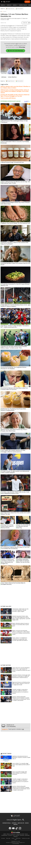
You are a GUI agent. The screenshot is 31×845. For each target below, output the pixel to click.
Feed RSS (27, 823)
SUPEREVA (16, 836)
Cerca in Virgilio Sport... (14, 820)
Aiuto (15, 839)
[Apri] (1, 1)
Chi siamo (3, 838)
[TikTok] (17, 829)
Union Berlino (12, 77)
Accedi (27, 1)
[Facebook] (10, 829)
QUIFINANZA (22, 835)
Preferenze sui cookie (26, 838)
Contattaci (14, 823)
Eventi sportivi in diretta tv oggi (16, 729)
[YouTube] (13, 829)
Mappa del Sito (21, 823)
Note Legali (8, 838)
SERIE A (3, 5)
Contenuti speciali (6, 823)
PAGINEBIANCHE (4, 835)
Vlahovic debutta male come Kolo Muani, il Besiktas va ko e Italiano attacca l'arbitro (15, 87)
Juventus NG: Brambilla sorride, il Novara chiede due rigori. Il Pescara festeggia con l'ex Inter (15, 95)
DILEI (14, 835)
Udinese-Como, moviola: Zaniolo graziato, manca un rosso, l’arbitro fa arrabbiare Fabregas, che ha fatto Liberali (15, 91)
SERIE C (15, 5)
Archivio (15, 824)
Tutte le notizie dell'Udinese (8, 98)
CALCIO (4, 11)
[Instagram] (20, 829)
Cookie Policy (18, 838)
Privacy (13, 838)
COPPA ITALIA (23, 5)
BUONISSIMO (27, 835)
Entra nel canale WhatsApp (16, 50)
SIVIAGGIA (17, 835)
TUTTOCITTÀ (10, 835)
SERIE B (9, 5)
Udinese (3, 77)
